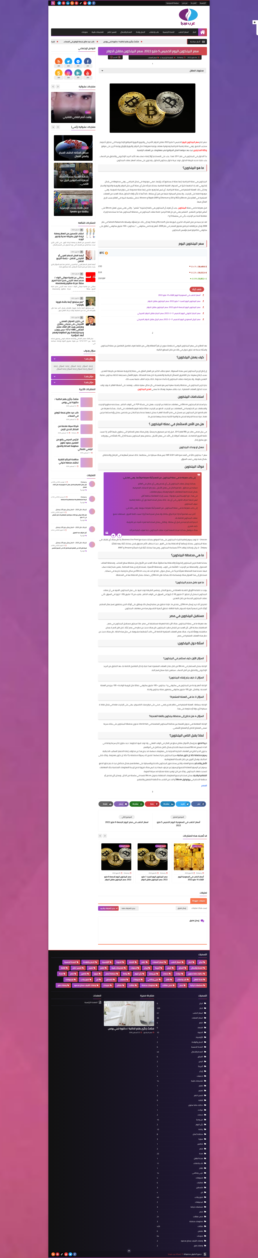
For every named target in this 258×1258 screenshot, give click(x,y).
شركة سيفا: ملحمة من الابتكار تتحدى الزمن (109, 41)
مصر (181, 985)
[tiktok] (81, 3)
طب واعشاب (154, 32)
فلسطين (109, 979)
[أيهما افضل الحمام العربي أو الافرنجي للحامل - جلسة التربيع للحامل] (90, 255)
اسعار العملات (152, 57)
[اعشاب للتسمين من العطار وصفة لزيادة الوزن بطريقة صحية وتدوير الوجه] (90, 233)
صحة (61, 973)
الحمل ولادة (140, 32)
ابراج (201, 962)
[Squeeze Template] (205, 1254)
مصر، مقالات (167, 985)
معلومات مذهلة (148, 985)
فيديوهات (69, 979)
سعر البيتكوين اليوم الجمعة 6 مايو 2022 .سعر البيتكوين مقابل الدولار (173, 307)
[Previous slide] (58, 87)
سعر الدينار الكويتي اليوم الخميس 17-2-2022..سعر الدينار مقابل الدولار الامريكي (168, 313)
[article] (127, 819)
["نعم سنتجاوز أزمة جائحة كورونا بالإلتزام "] (90, 301)
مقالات (131, 985)
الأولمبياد (105, 962)
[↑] (129, 1251)
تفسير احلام (112, 32)
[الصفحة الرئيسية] (202, 32)
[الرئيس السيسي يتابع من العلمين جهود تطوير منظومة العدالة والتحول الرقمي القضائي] (86, 443)
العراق (181, 968)
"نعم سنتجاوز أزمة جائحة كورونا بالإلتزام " (70, 303)
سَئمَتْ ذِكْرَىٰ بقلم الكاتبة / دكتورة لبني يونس (66, 400)
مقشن (119, 985)
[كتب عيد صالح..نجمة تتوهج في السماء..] (86, 416)
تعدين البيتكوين (144, 389)
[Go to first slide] (53, 87)
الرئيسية (203, 3)
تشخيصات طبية (97, 32)
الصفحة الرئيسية (167, 57)
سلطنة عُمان (110, 973)
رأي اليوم (138, 973)
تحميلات (134, 968)
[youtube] (85, 3)
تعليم (91, 968)
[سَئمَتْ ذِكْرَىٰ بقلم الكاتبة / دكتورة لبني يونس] (86, 402)
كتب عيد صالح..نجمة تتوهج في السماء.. (150, 41)
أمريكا (157, 968)
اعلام (143, 962)
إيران (146, 968)
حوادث (178, 973)
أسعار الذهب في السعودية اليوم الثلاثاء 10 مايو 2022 (179, 295)
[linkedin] (68, 3)
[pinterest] (76, 3)
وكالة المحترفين (200, 150)
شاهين (84, 973)
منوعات (85, 32)
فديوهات (136, 979)
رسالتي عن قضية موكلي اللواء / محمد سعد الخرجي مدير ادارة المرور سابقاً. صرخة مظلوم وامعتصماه (67, 280)
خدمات (165, 973)
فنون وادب (85, 979)
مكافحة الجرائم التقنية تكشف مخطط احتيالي (68, 461)
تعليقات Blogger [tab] (198, 901)
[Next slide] (100, 836)
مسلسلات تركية (196, 985)
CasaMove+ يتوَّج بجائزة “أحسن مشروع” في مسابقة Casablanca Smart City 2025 (73, 180)
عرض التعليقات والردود (107, 908)
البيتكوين (182, 208)
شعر (72, 973)
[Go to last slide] (105, 836)
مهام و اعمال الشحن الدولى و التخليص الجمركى (74, 210)
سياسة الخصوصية (172, 3)
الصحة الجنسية (168, 32)
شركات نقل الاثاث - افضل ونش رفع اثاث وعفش (71, 509)
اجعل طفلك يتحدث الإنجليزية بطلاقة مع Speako (74, 154)
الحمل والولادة (89, 962)
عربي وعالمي (153, 979)
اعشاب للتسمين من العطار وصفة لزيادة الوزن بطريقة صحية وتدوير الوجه (69, 236)
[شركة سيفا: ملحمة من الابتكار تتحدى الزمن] (86, 429)
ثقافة (63, 968)
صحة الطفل (198, 979)
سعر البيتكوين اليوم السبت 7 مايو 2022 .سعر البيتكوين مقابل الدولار (174, 301)
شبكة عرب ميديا (174, 1254)
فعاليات (123, 979)
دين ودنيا (152, 973)
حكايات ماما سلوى (195, 973)
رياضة (125, 973)
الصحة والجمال (126, 32)
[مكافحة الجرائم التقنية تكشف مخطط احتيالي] (86, 462)
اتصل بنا (193, 3)
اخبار (194, 32)
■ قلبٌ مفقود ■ (83, 117)
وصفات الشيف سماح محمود (85, 985)
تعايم (102, 968)
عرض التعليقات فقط (128, 908)
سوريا (96, 973)
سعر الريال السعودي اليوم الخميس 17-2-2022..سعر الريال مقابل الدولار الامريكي (168, 319)
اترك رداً (82, 490)
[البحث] (53, 3)
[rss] (72, 3)
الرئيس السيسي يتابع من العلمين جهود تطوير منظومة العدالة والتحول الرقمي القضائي (74, 444)
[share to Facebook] (119, 535)
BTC (102, 252)
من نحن (184, 3)
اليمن (169, 968)
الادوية (119, 962)
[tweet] (113, 535)
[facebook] (94, 3)
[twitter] (89, 3)
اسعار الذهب (183, 32)
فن (97, 979)
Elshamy (84, 482)
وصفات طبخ (62, 985)
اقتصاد (131, 962)
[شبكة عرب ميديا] (187, 17)
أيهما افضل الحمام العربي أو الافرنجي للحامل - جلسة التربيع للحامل (70, 258)
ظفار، (168, 979)
